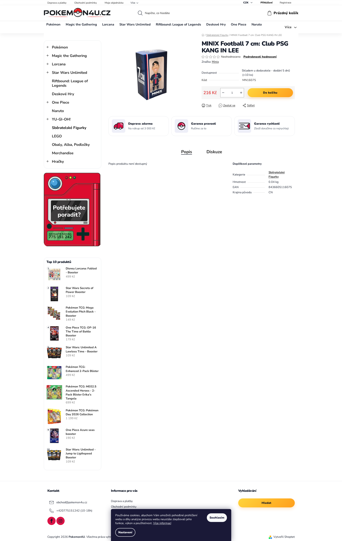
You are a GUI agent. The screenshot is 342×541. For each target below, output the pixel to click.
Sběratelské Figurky (69, 127)
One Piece (60, 102)
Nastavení (125, 532)
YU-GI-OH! (61, 119)
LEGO (57, 136)
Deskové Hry (63, 93)
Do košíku (270, 93)
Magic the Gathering (69, 55)
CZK (246, 2)
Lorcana (59, 64)
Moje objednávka (114, 2)
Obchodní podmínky (85, 2)
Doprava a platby (56, 2)
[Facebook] (51, 521)
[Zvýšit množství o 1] (241, 92)
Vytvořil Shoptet (284, 537)
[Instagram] (60, 521)
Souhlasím (217, 518)
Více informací (162, 523)
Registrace (285, 2)
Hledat (266, 503)
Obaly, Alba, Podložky (71, 144)
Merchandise (62, 153)
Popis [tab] (186, 152)
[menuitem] (53, 24)
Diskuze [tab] (214, 152)
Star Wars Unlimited (69, 72)
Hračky (58, 161)
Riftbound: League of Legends (70, 83)
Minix (215, 62)
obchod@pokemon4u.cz (71, 502)
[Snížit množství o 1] (223, 92)
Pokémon (60, 47)
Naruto (58, 110)
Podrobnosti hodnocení (260, 57)
